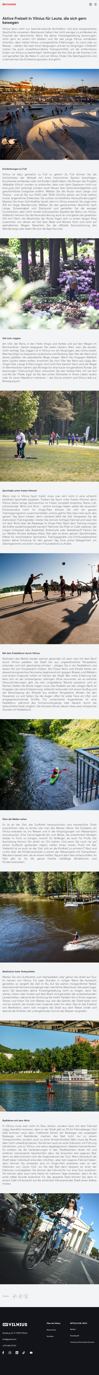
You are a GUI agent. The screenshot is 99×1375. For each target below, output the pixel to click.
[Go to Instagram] (10, 1352)
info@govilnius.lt (9, 1339)
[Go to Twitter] (26, 1296)
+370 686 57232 (9, 1345)
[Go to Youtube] (31, 1352)
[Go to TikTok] (24, 1352)
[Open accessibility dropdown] (90, 4)
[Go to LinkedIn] (17, 1352)
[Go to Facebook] (20, 1296)
